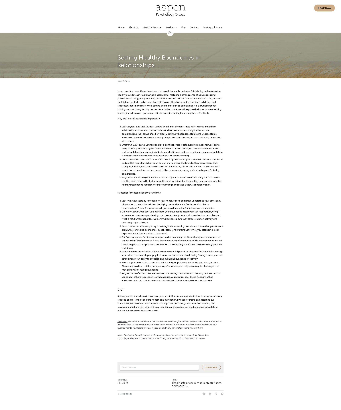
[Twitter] (210, 394)
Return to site (125, 394)
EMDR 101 (123, 383)
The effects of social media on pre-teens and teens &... (196, 384)
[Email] (222, 394)
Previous (123, 380)
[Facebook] (203, 394)
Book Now (324, 8)
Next (174, 380)
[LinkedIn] (216, 394)
